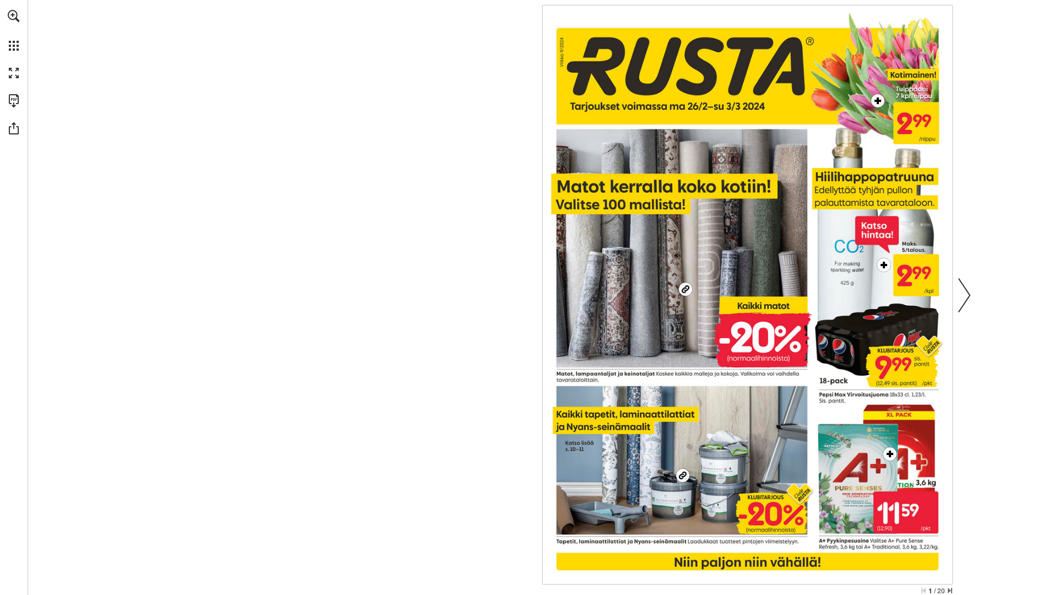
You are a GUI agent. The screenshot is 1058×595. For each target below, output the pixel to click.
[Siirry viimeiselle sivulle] (950, 590)
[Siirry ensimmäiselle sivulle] (923, 590)
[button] (14, 16)
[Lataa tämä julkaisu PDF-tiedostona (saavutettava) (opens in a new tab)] (14, 101)
